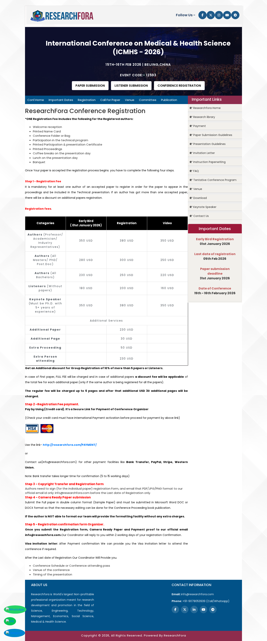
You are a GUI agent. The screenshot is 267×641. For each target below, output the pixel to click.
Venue (129, 100)
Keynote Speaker (204, 207)
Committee (147, 100)
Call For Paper (110, 100)
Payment (199, 126)
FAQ (196, 171)
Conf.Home (35, 100)
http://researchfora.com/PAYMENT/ (70, 445)
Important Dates (61, 100)
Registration (87, 100)
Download (200, 198)
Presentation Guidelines (209, 144)
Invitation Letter (204, 153)
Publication (169, 100)
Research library (204, 117)
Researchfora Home (207, 108)
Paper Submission (90, 85)
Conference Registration (179, 85)
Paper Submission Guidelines (212, 135)
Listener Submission (131, 85)
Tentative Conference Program (215, 180)
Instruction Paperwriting (209, 162)
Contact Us (201, 216)
